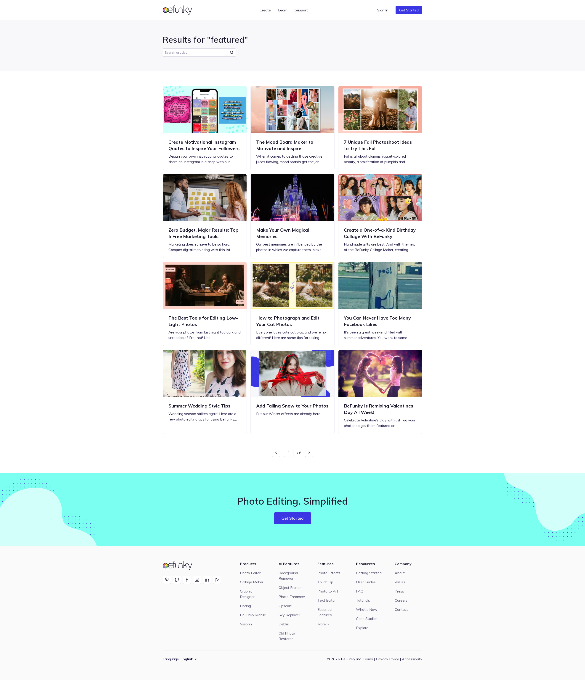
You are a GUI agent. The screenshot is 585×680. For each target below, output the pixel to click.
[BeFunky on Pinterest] (167, 580)
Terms (368, 659)
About (400, 573)
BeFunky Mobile (253, 615)
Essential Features (324, 612)
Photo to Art (327, 591)
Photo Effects (328, 573)
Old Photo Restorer (287, 636)
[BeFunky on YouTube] (217, 580)
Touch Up (325, 582)
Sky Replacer (289, 615)
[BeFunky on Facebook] (187, 580)
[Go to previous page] (276, 453)
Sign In (382, 10)
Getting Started (369, 573)
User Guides (366, 582)
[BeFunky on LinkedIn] (207, 580)
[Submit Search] (232, 52)
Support (301, 10)
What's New (366, 609)
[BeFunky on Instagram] (197, 580)
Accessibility (412, 659)
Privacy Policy (387, 659)
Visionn (246, 624)
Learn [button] (282, 10)
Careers (401, 600)
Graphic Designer (247, 594)
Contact (401, 609)
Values (400, 582)
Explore (362, 627)
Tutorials (363, 600)
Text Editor (326, 600)
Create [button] (265, 10)
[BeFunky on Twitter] (177, 580)
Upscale (285, 605)
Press (399, 591)
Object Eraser (290, 587)
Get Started (409, 10)
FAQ (359, 591)
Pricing (245, 605)
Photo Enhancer (292, 596)
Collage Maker (251, 582)
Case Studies (367, 618)
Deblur (284, 624)
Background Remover (288, 576)
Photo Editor (250, 573)
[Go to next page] (309, 453)
